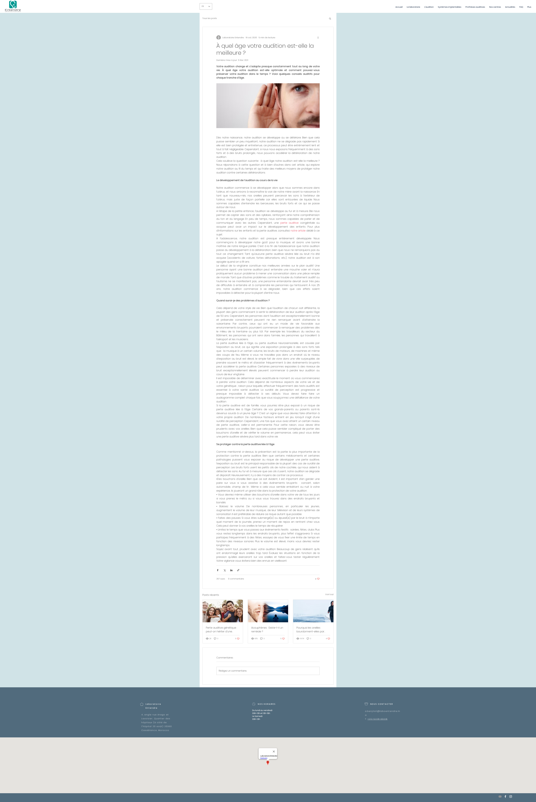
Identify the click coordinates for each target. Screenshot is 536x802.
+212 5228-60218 (378, 719)
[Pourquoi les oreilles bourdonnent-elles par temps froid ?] (313, 611)
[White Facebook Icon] (505, 796)
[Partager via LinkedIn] (231, 570)
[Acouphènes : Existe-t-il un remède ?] (268, 611)
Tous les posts (209, 18)
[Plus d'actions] (318, 37)
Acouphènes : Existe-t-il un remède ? (267, 629)
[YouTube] (500, 796)
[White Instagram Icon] (510, 796)
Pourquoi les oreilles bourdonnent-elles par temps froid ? (310, 629)
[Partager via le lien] (238, 570)
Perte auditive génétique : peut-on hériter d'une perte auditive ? (221, 629)
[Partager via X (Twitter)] (224, 570)
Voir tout (329, 594)
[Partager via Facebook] (217, 570)
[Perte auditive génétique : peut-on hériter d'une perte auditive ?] (223, 611)
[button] (330, 18)
